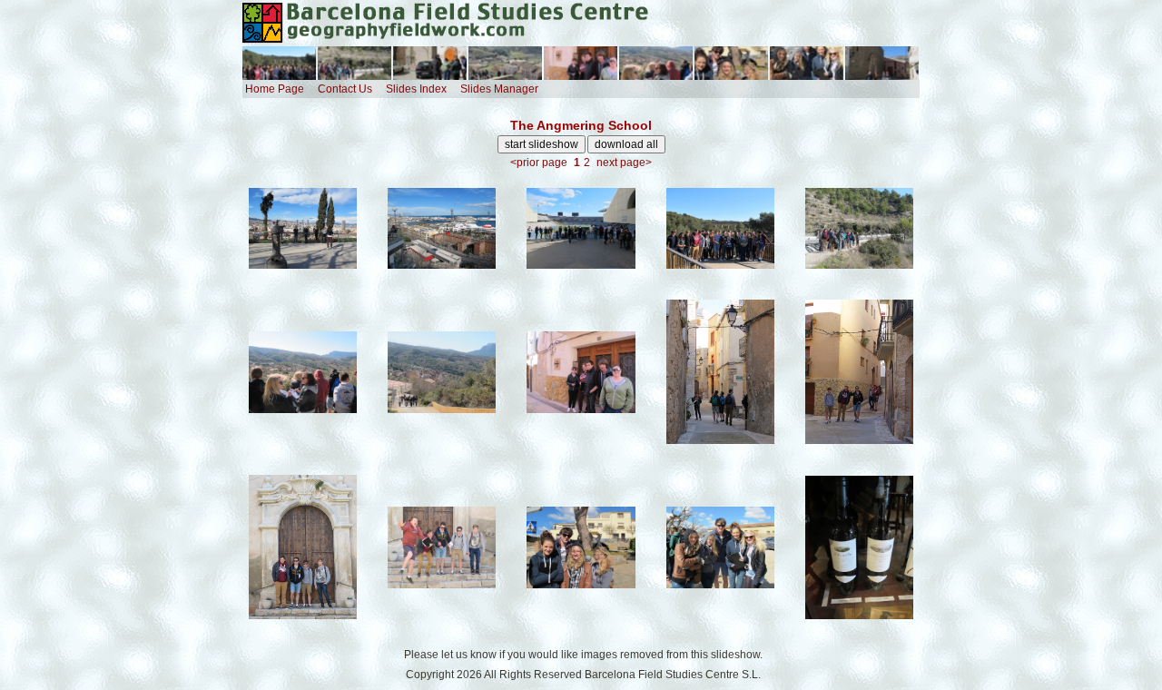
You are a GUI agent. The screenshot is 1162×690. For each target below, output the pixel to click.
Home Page (274, 89)
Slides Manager (499, 89)
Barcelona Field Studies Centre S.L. (673, 674)
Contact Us (345, 89)
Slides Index (416, 89)
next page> (624, 162)
